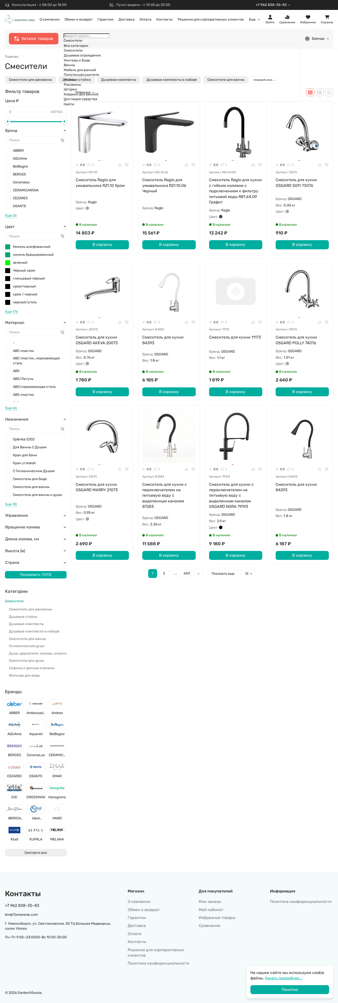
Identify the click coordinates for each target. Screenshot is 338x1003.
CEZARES (20, 198)
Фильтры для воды (24, 675)
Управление (16, 515)
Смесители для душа (26, 661)
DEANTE (19, 206)
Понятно (290, 989)
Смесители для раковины (30, 80)
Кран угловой (24, 463)
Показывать (35, 575)
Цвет (10, 226)
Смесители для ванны (27, 639)
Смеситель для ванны (31, 487)
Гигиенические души (27, 646)
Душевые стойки (23, 617)
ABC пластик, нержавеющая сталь (36, 360)
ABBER (18, 150)
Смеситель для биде (30, 479)
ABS (16, 371)
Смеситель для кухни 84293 (296, 487)
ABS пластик (23, 395)
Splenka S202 (24, 439)
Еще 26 (11, 215)
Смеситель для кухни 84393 (163, 340)
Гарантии (105, 19)
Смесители (14, 601)
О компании (50, 19)
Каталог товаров (37, 38)
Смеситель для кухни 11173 (235, 337)
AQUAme (20, 158)
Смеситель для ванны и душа (37, 495)
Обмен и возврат (79, 19)
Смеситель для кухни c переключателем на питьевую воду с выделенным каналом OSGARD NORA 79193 (231, 495)
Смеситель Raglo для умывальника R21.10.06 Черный (164, 185)
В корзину (102, 244)
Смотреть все (35, 853)
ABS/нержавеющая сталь (34, 387)
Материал (14, 322)
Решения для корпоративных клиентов (211, 19)
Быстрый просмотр (105, 151)
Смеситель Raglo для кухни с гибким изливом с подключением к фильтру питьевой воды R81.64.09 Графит (235, 190)
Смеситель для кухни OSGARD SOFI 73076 (296, 182)
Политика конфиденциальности (158, 963)
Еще (252, 20)
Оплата (145, 19)
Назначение (16, 419)
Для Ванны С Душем (30, 447)
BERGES (19, 174)
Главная (11, 57)
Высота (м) (15, 550)
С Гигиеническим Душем (34, 471)
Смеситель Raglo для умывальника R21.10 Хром (100, 182)
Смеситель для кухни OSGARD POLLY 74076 (296, 340)
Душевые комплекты (26, 624)
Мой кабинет (211, 909)
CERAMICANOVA (26, 190)
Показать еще (223, 574)
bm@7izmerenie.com (21, 915)
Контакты (164, 19)
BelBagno (20, 166)
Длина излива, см (22, 539)
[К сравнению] (119, 165)
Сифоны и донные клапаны (31, 668)
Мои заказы (210, 901)
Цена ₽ (12, 100)
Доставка (127, 19)
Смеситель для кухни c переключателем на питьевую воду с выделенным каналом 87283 (164, 495)
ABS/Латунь (23, 379)
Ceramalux (21, 182)
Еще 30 (11, 504)
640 (187, 573)
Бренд (11, 130)
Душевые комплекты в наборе (34, 631)
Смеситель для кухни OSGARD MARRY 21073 (97, 487)
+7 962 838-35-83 (271, 5)
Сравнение (209, 925)
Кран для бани (25, 455)
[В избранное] (126, 165)
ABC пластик (23, 351)
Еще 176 (11, 312)
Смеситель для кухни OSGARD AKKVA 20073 (97, 340)
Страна (12, 562)
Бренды (318, 38)
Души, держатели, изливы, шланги (38, 653)
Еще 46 (11, 408)
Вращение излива (22, 527)
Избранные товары (217, 917)
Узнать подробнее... (283, 978)
